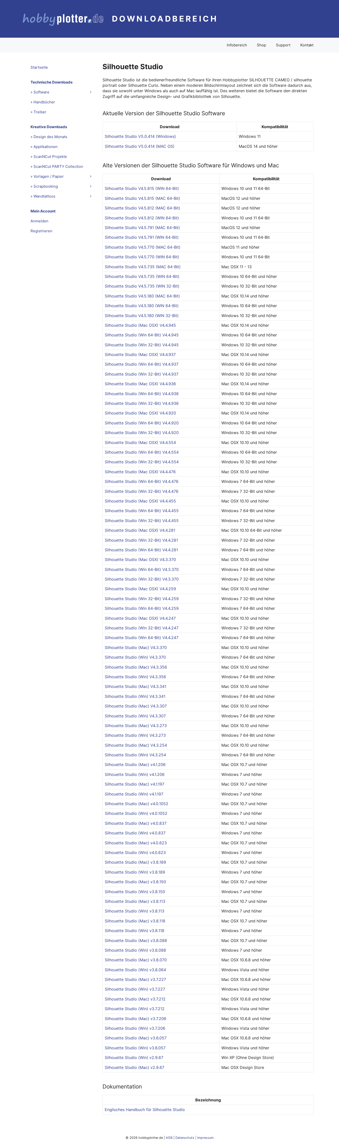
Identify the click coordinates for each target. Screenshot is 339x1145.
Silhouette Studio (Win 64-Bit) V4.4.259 (142, 608)
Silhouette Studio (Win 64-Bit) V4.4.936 (142, 393)
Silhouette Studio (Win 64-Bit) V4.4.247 (141, 637)
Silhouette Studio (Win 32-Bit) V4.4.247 (141, 627)
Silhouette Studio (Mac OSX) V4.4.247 (140, 618)
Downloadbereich (165, 19)
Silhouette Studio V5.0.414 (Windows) (140, 136)
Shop (261, 45)
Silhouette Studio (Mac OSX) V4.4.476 (140, 471)
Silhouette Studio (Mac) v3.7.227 (135, 979)
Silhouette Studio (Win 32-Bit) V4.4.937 (141, 374)
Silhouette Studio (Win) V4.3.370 (135, 657)
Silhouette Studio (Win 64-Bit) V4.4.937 (141, 364)
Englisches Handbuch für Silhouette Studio (145, 1109)
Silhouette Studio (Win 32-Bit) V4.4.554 (142, 461)
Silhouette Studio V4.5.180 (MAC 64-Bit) (142, 296)
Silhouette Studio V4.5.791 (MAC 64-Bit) (142, 227)
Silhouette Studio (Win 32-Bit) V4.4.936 (142, 403)
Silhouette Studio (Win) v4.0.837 (135, 832)
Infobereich (237, 45)
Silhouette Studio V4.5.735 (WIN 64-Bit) (142, 276)
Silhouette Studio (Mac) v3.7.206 (135, 1018)
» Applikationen (44, 146)
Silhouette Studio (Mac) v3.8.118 (135, 920)
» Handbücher (43, 102)
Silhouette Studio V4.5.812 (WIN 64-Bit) (142, 217)
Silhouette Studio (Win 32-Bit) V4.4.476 (141, 491)
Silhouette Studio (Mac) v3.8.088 (136, 940)
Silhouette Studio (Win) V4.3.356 (135, 676)
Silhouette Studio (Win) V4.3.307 (135, 715)
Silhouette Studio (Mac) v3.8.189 (135, 862)
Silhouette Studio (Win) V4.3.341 (135, 696)
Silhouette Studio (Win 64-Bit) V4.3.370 (142, 569)
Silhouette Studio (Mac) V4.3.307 (136, 706)
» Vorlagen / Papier (47, 176)
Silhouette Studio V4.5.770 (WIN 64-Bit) (142, 256)
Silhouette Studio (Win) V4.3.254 (135, 754)
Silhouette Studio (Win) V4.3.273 (135, 735)
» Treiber (38, 112)
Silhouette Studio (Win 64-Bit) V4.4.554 (142, 452)
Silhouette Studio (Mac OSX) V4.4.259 (140, 588)
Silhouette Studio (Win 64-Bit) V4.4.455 (142, 510)
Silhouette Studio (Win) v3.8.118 (134, 930)
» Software (40, 92)
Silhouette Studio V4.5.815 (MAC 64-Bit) (142, 198)
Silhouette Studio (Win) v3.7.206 (135, 1028)
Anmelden (39, 221)
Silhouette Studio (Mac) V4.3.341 (135, 686)
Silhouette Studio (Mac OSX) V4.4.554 (140, 442)
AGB (169, 1138)
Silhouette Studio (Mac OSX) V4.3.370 (140, 559)
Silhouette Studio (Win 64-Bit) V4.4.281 (141, 549)
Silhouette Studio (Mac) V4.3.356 (136, 667)
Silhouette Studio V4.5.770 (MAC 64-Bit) (142, 247)
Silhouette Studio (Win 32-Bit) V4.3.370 (142, 579)
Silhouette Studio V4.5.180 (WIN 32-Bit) (142, 315)
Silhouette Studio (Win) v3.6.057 (135, 1047)
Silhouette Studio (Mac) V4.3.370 (136, 647)
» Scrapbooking (44, 186)
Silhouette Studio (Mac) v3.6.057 (136, 1037)
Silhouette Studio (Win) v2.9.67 (134, 1057)
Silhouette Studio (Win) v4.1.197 (134, 794)
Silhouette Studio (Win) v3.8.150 (135, 891)
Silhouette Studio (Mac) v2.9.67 (134, 1067)
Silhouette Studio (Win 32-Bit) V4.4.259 (142, 598)
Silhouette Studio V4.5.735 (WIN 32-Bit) (142, 286)
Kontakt (306, 45)
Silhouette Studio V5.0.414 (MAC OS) (139, 146)
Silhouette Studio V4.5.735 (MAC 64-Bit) (143, 266)
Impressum (205, 1138)
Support (283, 45)
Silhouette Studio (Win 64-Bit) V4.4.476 (141, 481)
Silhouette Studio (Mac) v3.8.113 (135, 901)
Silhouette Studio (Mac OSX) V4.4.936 (140, 383)
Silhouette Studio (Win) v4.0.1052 (136, 813)
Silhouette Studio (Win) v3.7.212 (135, 1008)
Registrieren (41, 231)
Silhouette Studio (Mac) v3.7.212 (135, 999)
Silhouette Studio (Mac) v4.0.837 (136, 823)
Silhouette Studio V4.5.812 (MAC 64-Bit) (142, 208)
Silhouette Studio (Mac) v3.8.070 (136, 959)
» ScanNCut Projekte (49, 156)
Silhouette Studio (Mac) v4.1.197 (134, 784)
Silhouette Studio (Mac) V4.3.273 (136, 725)
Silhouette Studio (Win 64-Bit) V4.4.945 (142, 334)
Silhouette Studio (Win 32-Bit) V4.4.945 (142, 344)
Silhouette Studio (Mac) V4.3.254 (136, 745)
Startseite (39, 67)
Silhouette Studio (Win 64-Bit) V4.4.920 (142, 422)
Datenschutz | (186, 1138)
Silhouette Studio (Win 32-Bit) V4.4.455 (142, 520)
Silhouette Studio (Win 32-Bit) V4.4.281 (141, 540)
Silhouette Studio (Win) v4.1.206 (135, 774)
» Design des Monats (49, 136)
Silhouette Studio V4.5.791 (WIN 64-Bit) (142, 237)
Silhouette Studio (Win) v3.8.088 (135, 950)
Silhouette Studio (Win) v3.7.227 (135, 989)
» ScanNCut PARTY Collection (57, 166)
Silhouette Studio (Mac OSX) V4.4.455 (140, 501)
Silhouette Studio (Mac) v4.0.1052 (136, 803)
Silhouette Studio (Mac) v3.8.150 (135, 881)
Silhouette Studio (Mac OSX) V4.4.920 (140, 413)
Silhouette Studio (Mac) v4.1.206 (135, 764)
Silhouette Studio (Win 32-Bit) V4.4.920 (142, 432)
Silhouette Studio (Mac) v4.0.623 (136, 842)
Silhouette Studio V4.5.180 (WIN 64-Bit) (142, 305)
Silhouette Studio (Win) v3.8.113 (134, 911)
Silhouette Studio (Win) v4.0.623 (135, 852)
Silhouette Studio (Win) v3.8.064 (135, 969)
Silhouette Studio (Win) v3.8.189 (135, 872)
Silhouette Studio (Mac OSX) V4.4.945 (140, 325)
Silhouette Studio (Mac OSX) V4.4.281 (140, 530)
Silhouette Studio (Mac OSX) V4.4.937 (140, 354)
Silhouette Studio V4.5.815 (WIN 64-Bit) (142, 188)
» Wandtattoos (43, 196)
